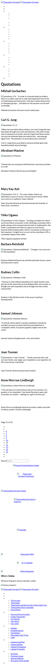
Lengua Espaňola (18, 57)
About (8, 9)
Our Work (15, 36)
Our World (15, 34)
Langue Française (18, 64)
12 (7, 445)
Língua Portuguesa (18, 62)
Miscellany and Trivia (19, 50)
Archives (9, 66)
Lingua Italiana (17, 59)
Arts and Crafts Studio (20, 76)
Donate (9, 78)
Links (13, 52)
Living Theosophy (18, 32)
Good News (16, 25)
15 (7, 452)
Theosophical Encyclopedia (22, 22)
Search (4, 461)
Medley (14, 43)
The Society (15, 13)
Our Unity (15, 39)
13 (7, 447)
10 (7, 440)
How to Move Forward (20, 29)
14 (7, 449)
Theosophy (15, 15)
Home (8, 6)
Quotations (15, 48)
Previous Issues (17, 71)
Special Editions (17, 73)
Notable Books (17, 45)
